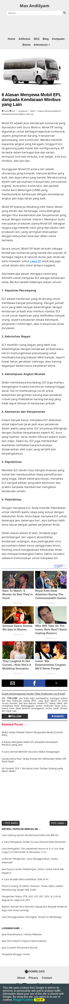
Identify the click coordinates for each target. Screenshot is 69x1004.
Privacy (33, 977)
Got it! (39, 999)
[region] (34, 25)
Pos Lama (57, 823)
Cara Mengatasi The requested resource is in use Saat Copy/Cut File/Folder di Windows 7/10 (33, 850)
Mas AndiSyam (34, 5)
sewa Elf (35, 261)
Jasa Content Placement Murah (20, 947)
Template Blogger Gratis (16, 954)
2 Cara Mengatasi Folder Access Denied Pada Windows (34, 841)
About (21, 977)
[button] (13, 683)
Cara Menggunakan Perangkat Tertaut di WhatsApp (32, 917)
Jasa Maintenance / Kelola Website (22, 934)
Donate (59, 716)
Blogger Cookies (23, 999)
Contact (47, 977)
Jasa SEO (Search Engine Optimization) (24, 940)
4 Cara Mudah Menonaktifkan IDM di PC (25, 879)
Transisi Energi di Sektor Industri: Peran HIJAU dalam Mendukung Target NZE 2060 (32, 887)
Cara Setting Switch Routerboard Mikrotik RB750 (30, 835)
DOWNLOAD (36, 971)
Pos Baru (11, 823)
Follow (16, 716)
